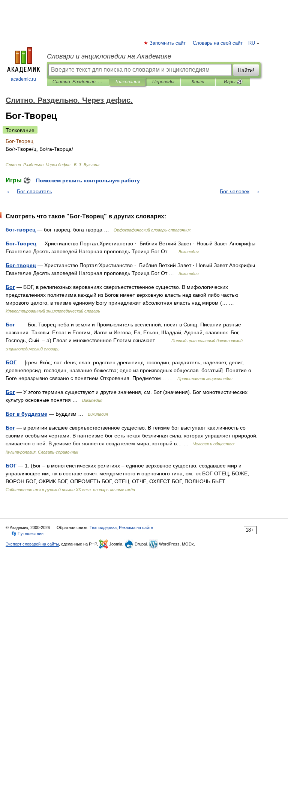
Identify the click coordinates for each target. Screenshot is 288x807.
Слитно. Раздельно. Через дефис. (77, 81)
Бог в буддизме (26, 414)
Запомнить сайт (168, 43)
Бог (10, 287)
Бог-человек (234, 191)
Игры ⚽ (233, 81)
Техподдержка (103, 527)
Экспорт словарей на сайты (32, 544)
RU (251, 43)
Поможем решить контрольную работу (88, 180)
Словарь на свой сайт (218, 43)
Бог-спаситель (34, 191)
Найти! (246, 70)
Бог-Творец (21, 243)
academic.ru (23, 79)
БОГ (11, 362)
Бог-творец (21, 265)
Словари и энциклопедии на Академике (109, 56)
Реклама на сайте (136, 527)
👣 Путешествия (27, 533)
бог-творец (21, 230)
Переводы (163, 81)
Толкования (127, 81)
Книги (198, 81)
